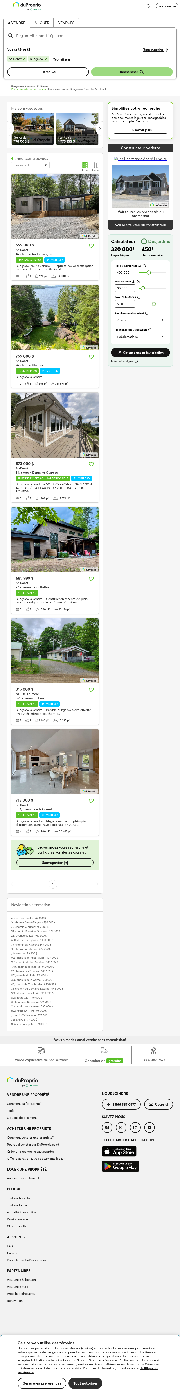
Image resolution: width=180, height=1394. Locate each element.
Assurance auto (17, 1287)
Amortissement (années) (129, 313)
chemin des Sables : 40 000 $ (28, 917)
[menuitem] (54, 1107)
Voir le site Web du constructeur (140, 225)
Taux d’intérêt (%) (125, 297)
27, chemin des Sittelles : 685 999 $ (32, 971)
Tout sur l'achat (17, 1205)
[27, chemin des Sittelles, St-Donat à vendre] (55, 539)
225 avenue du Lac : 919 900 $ (29, 935)
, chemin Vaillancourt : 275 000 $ (30, 1015)
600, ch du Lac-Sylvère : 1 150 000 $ (32, 940)
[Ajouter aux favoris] (91, 245)
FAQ (10, 1246)
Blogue (14, 1189)
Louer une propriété (27, 1169)
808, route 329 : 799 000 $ (26, 997)
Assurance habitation (21, 1280)
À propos (16, 1237)
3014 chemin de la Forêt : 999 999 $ (32, 993)
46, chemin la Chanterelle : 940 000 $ (33, 984)
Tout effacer (61, 60)
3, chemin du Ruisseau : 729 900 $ (31, 1002)
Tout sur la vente (18, 1198)
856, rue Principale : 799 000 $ (29, 1024)
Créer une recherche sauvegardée (31, 1152)
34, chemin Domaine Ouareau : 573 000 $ (36, 931)
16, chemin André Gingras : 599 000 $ (33, 922)
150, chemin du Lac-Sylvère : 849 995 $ (34, 962)
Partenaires (18, 1271)
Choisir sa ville (16, 1226)
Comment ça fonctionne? (24, 1104)
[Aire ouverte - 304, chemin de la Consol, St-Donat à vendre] (55, 762)
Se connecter (167, 6)
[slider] (149, 272)
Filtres (45, 72)
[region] (90, 1364)
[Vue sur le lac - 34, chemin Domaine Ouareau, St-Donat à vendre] (55, 425)
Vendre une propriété (28, 1094)
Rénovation (15, 1301)
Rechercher (129, 72)
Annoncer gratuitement (23, 1178)
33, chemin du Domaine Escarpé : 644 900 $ (37, 988)
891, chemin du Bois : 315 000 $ (29, 975)
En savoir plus (141, 130)
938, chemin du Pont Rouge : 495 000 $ (34, 957)
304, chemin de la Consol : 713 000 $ (32, 979)
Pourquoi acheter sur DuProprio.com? (33, 1145)
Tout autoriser (85, 1383)
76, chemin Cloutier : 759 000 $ (30, 926)
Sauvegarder (52, 862)
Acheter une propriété (29, 1128)
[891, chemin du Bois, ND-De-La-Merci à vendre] (55, 651)
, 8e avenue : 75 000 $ (24, 1019)
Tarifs (10, 1111)
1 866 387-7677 (124, 1104)
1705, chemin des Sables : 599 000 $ (32, 966)
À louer (41, 23)
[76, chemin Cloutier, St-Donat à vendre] (55, 317)
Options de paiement (22, 1118)
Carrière (12, 1253)
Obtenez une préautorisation (143, 353)
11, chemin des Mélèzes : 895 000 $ (32, 1006)
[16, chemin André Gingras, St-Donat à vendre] (55, 206)
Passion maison (17, 1219)
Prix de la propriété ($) (128, 265)
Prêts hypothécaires (21, 1294)
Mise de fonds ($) (125, 281)
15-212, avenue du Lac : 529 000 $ (31, 949)
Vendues (66, 23)
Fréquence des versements (131, 329)
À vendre (16, 23)
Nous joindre (115, 1093)
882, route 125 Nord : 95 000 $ (29, 1010)
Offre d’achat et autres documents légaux (36, 1159)
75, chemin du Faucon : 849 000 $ (31, 944)
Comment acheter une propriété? (30, 1138)
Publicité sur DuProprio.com (26, 1260)
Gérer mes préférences (41, 1383)
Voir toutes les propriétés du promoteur (141, 214)
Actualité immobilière (21, 1212)
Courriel (161, 1104)
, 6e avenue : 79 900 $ (24, 953)
